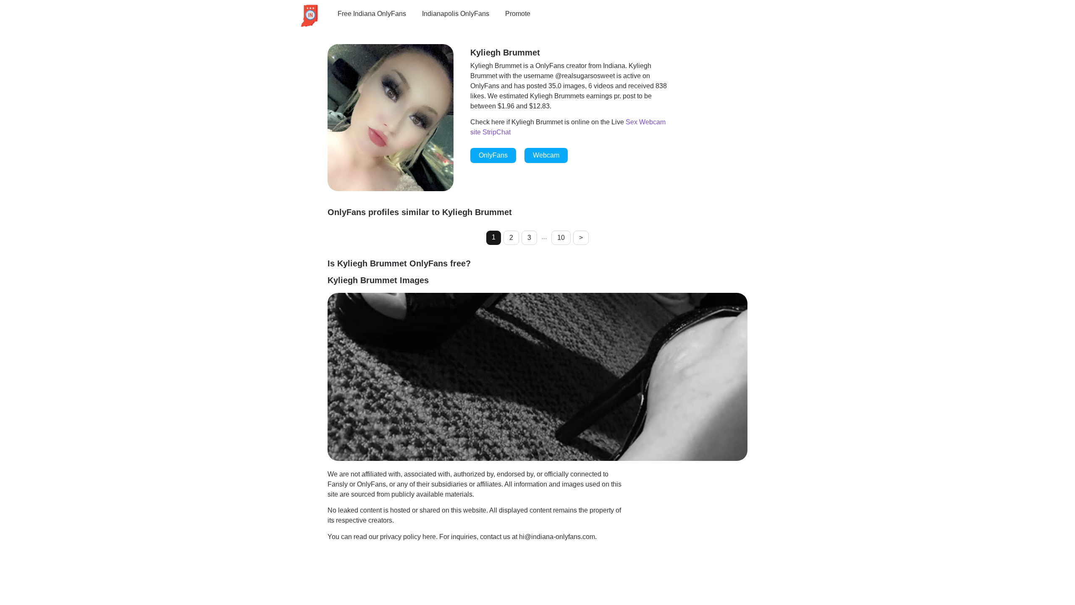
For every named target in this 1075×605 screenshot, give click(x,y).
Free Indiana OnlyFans (372, 13)
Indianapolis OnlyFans (455, 13)
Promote (517, 13)
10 (561, 237)
